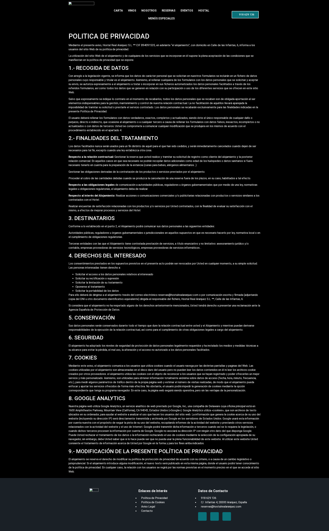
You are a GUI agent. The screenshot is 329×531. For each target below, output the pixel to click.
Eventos (187, 10)
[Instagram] (226, 516)
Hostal (203, 10)
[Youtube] (214, 516)
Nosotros (149, 10)
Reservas (168, 10)
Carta (118, 10)
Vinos (132, 10)
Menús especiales (161, 18)
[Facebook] (202, 516)
